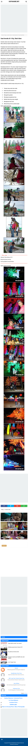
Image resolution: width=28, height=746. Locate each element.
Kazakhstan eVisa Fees (16, 673)
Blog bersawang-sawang (6, 259)
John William (16, 683)
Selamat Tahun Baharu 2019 (6, 257)
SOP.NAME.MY (13, 742)
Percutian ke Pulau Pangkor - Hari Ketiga (9, 528)
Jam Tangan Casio (12, 662)
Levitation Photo (13, 702)
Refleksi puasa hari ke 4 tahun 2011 (15, 647)
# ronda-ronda (7, 509)
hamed (16, 668)
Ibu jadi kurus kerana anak (13, 651)
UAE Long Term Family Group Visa (16, 678)
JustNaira (25, 693)
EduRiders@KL (13, 704)
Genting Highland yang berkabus (7, 261)
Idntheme (16, 744)
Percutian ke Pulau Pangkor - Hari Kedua (9, 538)
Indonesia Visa (16, 688)
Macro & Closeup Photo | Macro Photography (13, 706)
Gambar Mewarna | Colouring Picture (13, 698)
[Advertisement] (14, 19)
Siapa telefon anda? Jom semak (14, 643)
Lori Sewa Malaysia (13, 700)
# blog (2, 509)
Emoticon (4, 545)
